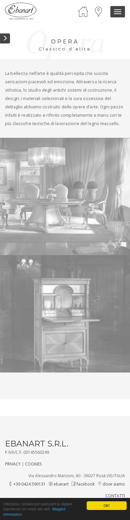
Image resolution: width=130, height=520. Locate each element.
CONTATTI (115, 496)
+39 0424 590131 (29, 484)
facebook (85, 484)
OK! (107, 505)
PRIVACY (13, 464)
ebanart (61, 484)
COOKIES (33, 464)
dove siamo (113, 484)
